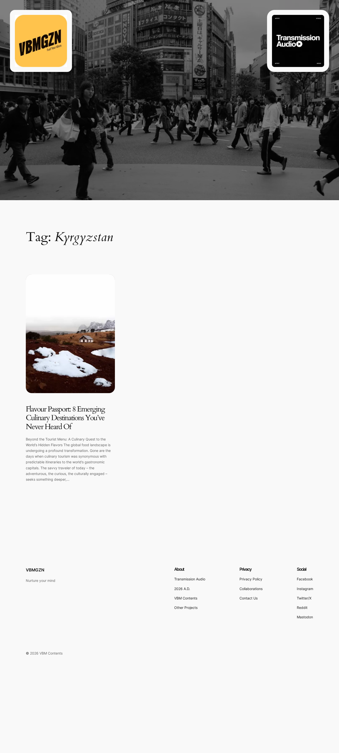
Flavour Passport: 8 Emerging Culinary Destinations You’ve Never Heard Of (65, 418)
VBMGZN (35, 569)
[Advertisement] (149, 716)
